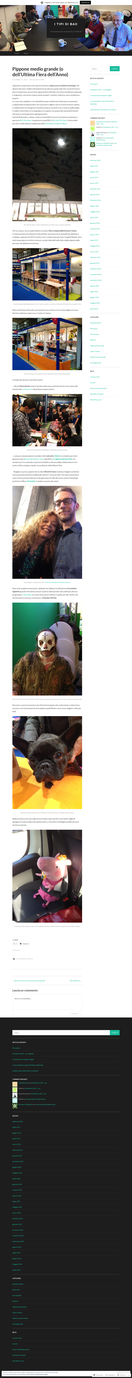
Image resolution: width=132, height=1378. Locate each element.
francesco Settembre (103, 143)
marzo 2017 (94, 183)
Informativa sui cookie (41, 1374)
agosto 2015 (94, 234)
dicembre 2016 (95, 200)
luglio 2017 (94, 166)
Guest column (95, 351)
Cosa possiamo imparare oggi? (101, 95)
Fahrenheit (26, 595)
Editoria (30, 959)
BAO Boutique (25, 120)
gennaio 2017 (95, 194)
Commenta (74, 1013)
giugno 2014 (94, 297)
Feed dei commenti (96, 394)
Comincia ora (85, 2)
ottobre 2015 (95, 229)
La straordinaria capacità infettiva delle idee (27, 1065)
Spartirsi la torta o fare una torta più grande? (28, 981)
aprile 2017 (94, 177)
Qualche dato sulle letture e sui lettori (103, 110)
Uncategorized (95, 363)
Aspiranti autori (95, 323)
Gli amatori (31, 481)
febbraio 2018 (95, 160)
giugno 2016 (94, 206)
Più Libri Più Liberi (60, 120)
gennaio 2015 (95, 263)
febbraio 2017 (95, 189)
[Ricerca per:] (105, 68)
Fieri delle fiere (76, 981)
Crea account (95, 377)
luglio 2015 (94, 240)
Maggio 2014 (95, 303)
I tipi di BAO (66, 24)
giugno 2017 (94, 172)
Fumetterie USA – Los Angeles (100, 90)
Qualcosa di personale (98, 357)
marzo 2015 (94, 252)
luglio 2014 (94, 291)
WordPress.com (96, 400)
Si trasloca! (94, 84)
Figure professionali (97, 346)
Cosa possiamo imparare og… (105, 139)
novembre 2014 (95, 274)
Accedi (92, 383)
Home (17, 53)
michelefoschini (37, 80)
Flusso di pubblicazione (98, 388)
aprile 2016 (94, 217)
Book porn (94, 328)
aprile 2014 (94, 309)
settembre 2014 (96, 280)
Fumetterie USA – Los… (111, 127)
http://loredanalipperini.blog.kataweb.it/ (58, 582)
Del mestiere (21, 959)
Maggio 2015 (95, 246)
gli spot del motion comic (34, 459)
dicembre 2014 (95, 269)
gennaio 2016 (95, 223)
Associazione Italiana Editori (55, 123)
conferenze (27, 389)
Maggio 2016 (95, 212)
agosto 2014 (94, 286)
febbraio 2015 (95, 257)
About (26, 53)
